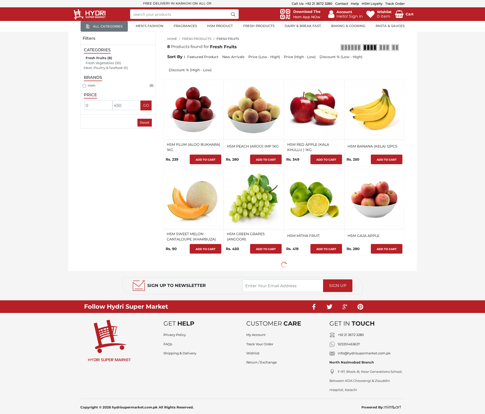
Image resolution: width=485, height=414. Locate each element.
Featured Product (203, 57)
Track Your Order (259, 344)
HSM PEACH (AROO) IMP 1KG (253, 146)
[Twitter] (329, 306)
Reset (145, 122)
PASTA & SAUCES (390, 26)
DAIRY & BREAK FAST (303, 26)
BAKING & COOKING (348, 26)
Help (355, 4)
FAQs (167, 344)
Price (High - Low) (300, 57)
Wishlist (252, 353)
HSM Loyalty (372, 4)
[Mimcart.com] (392, 407)
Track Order (395, 4)
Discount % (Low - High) (341, 57)
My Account (255, 335)
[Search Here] (233, 14)
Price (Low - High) (264, 57)
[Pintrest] (360, 306)
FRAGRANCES (185, 26)
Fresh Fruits (96, 58)
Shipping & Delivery (179, 353)
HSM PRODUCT (220, 26)
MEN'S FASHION (149, 26)
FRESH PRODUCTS (259, 26)
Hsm (91, 85)
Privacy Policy (174, 335)
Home (172, 39)
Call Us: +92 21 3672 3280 (312, 4)
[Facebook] (314, 306)
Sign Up (337, 285)
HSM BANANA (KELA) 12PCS (372, 146)
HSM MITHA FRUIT (303, 235)
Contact (341, 4)
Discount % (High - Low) (190, 70)
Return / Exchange (261, 362)
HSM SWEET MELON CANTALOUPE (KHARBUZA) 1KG (191, 239)
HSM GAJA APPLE (363, 235)
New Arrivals (233, 57)
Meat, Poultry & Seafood (103, 68)
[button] (345, 14)
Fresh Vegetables (100, 63)
